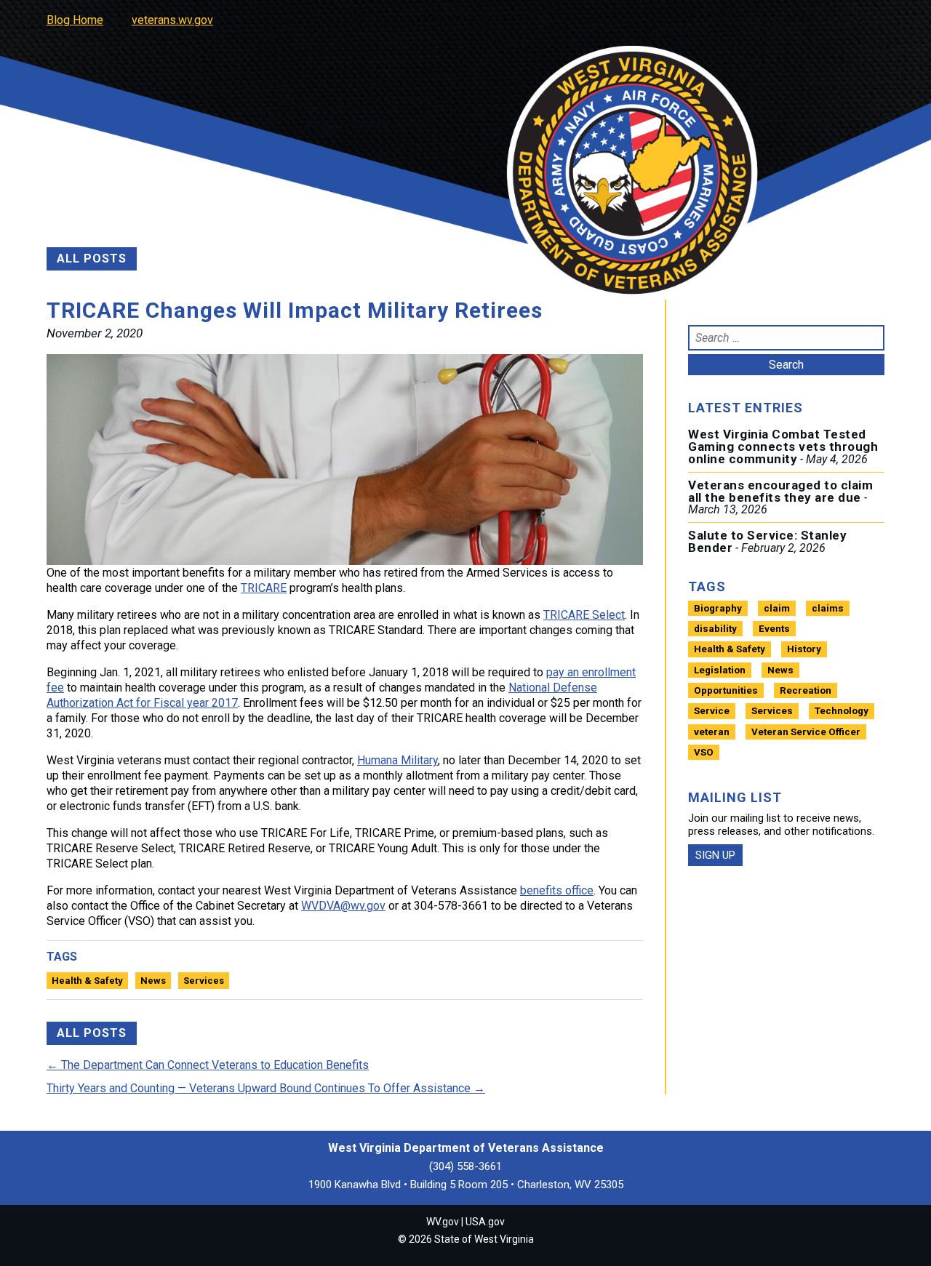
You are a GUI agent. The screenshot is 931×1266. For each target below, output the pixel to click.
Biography (718, 608)
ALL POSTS (92, 258)
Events (774, 628)
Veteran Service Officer (805, 731)
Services (203, 980)
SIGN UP (715, 855)
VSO (704, 752)
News (153, 980)
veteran (712, 731)
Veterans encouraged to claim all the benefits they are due (780, 491)
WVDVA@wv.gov (343, 906)
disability (715, 628)
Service (712, 710)
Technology (841, 710)
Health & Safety (87, 980)
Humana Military (397, 760)
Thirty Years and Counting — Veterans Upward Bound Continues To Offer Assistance (266, 1088)
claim (777, 608)
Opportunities (726, 690)
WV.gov (442, 1221)
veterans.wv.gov (172, 20)
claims (828, 608)
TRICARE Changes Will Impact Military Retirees (295, 310)
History (804, 649)
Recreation (805, 690)
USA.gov (485, 1221)
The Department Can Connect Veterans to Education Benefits (208, 1065)
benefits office (557, 890)
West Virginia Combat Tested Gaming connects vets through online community (783, 446)
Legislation (720, 670)
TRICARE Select (584, 615)
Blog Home (75, 20)
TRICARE (264, 588)
